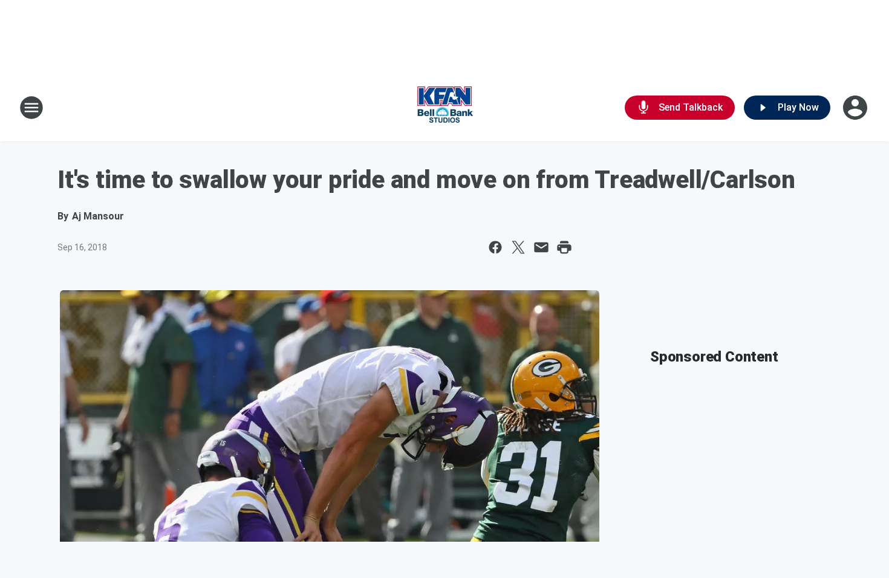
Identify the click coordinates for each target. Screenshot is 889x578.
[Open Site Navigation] (31, 108)
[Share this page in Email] (541, 247)
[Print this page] (564, 247)
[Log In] (856, 108)
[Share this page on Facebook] (495, 247)
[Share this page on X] (518, 247)
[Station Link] (444, 107)
